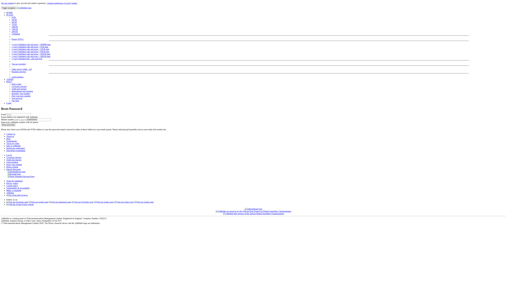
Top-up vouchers (19, 64)
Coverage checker (19, 86)
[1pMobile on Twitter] (38, 202)
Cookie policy (12, 186)
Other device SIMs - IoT (22, 69)
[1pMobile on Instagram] (60, 202)
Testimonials (11, 141)
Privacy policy (12, 183)
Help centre (16, 84)
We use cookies (7, 3)
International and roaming (22, 91)
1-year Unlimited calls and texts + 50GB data (30, 52)
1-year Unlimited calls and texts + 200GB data (31, 56)
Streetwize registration (15, 148)
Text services (17, 98)
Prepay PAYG (18, 39)
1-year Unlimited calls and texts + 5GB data (30, 47)
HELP (9, 82)
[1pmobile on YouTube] (82, 202)
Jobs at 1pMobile (13, 146)
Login (8, 103)
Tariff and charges (19, 89)
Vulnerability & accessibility (18, 188)
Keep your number (14, 164)
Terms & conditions (14, 181)
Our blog (15, 101)
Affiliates (10, 193)
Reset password (8, 125)
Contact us (10, 134)
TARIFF (10, 79)
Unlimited (16, 34)
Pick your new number (21, 96)
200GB (15, 31)
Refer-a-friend (12, 167)
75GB (14, 24)
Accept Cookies (70, 3)
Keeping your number (21, 93)
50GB (14, 22)
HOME (9, 12)
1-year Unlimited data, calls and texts (27, 59)
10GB (14, 20)
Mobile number (13, 119)
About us (10, 136)
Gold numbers (18, 77)
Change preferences (55, 3)
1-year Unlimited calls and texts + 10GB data (30, 49)
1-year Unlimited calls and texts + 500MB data (31, 44)
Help (8, 139)
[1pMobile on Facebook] (17, 202)
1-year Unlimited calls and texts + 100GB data (31, 54)
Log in (9, 155)
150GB (15, 29)
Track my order (12, 143)
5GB (14, 17)
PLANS (9, 15)
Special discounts (13, 169)
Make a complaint (13, 190)
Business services (19, 72)
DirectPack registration (15, 150)
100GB (15, 27)
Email (3, 114)
